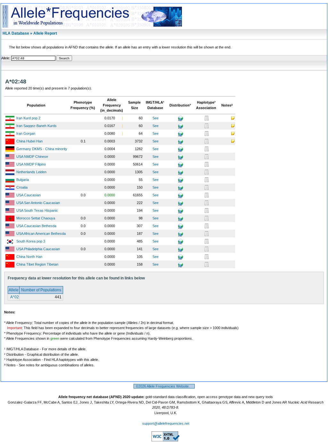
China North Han (29, 257)
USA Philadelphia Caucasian (38, 249)
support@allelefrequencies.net (165, 423)
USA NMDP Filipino (31, 164)
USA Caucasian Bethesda (36, 226)
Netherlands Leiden (31, 172)
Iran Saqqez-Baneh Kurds (36, 126)
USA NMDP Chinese (32, 156)
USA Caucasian (28, 195)
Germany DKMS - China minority (41, 149)
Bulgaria (22, 180)
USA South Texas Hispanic (37, 210)
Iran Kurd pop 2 (28, 118)
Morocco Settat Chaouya (35, 218)
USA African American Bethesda (41, 233)
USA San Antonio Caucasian (38, 203)
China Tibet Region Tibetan (37, 264)
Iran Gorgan (25, 133)
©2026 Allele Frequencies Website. (164, 386)
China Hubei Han (29, 141)
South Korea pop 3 (30, 241)
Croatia (22, 187)
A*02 (14, 297)
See (155, 118)
